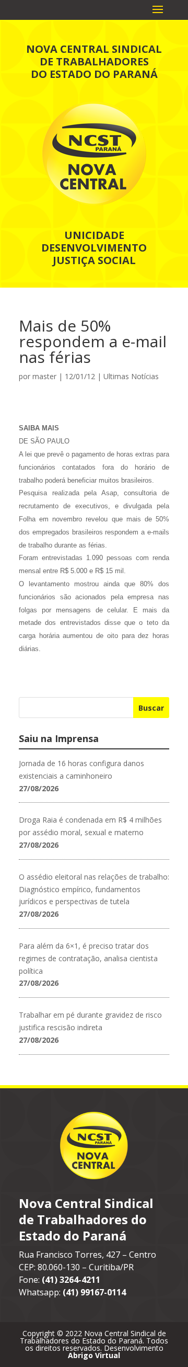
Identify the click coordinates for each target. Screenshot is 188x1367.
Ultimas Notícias (131, 376)
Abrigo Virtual (94, 1355)
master (44, 376)
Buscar (151, 708)
